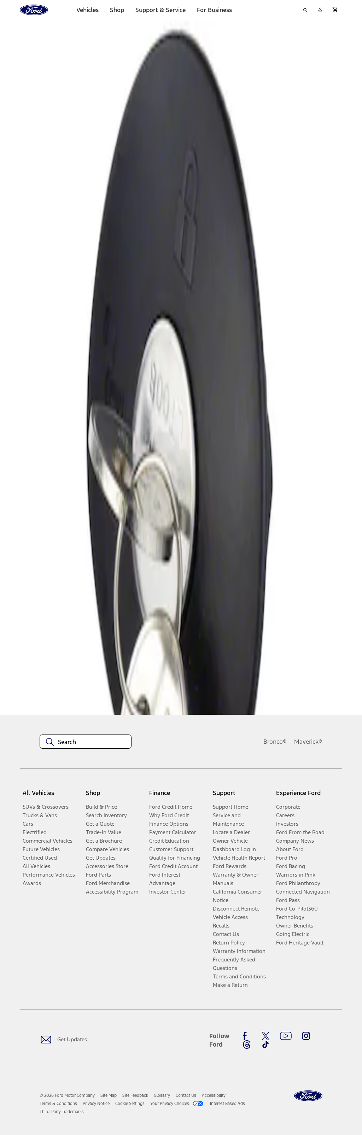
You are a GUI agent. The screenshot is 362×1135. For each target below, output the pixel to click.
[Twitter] (265, 1036)
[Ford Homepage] (308, 1096)
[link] (108, 1095)
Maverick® (308, 741)
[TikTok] (265, 1044)
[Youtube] (286, 1036)
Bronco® (275, 741)
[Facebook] (247, 1036)
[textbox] (85, 742)
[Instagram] (306, 1036)
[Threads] (247, 1044)
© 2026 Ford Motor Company (67, 1095)
